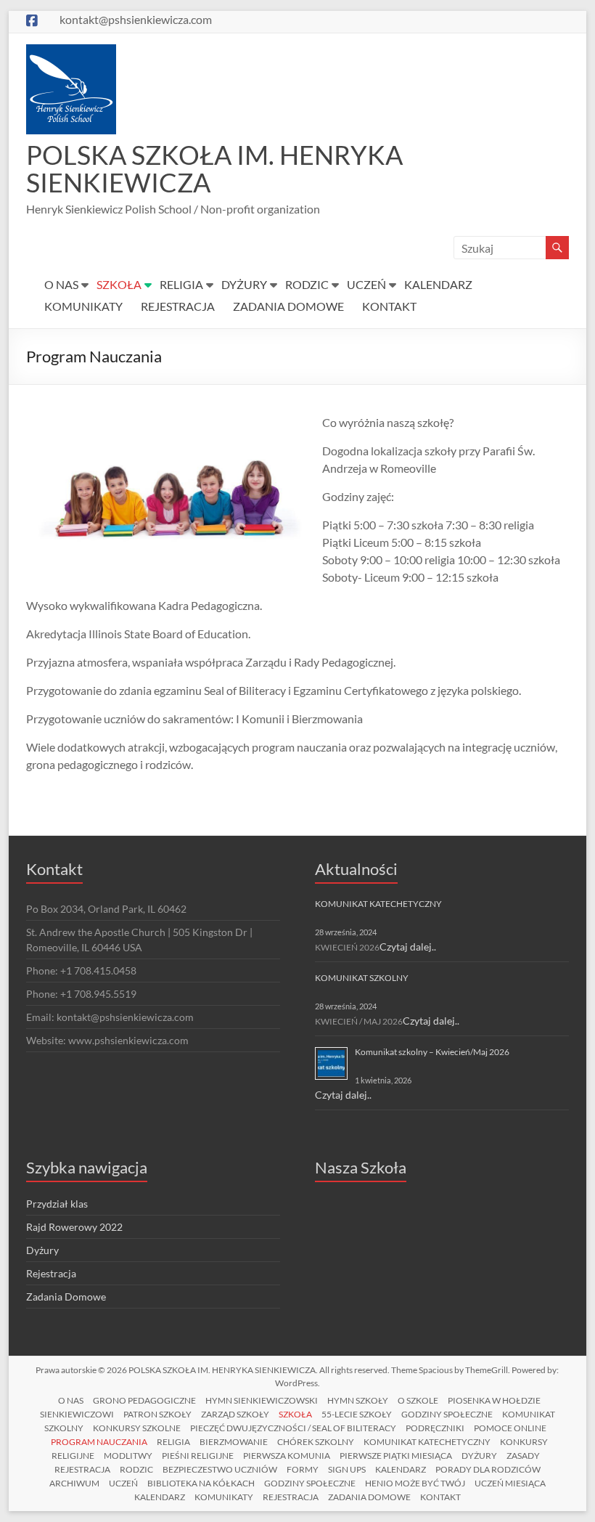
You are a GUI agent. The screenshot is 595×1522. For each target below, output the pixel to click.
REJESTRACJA (178, 306)
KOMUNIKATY (83, 306)
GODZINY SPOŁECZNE (447, 1414)
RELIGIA (181, 284)
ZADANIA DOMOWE (288, 306)
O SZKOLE (418, 1400)
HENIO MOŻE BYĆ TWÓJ (415, 1483)
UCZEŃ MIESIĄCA (510, 1483)
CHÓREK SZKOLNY (315, 1441)
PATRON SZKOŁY (157, 1414)
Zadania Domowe (66, 1296)
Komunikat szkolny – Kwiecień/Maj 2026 (432, 1051)
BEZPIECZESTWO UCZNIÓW (220, 1469)
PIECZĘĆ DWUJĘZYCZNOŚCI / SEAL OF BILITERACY (293, 1428)
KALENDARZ (438, 284)
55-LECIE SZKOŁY (356, 1414)
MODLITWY (128, 1455)
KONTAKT (389, 306)
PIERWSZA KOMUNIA (286, 1455)
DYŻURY (244, 284)
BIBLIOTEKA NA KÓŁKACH (201, 1483)
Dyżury (42, 1250)
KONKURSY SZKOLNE (137, 1428)
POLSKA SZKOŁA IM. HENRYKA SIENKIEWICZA (214, 168)
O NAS (61, 284)
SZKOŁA (119, 284)
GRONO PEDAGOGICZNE (144, 1400)
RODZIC (307, 284)
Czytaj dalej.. (407, 946)
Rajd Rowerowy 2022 (74, 1227)
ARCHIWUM (74, 1483)
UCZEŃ (366, 284)
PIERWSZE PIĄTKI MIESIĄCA (396, 1455)
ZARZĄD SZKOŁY (235, 1414)
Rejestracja (51, 1273)
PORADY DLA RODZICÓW (488, 1469)
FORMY (303, 1469)
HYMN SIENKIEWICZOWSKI (261, 1400)
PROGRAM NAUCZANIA (99, 1441)
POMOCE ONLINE (510, 1428)
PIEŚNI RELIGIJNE (198, 1455)
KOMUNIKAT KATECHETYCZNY (378, 903)
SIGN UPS (347, 1469)
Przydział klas (57, 1203)
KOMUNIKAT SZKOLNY (362, 977)
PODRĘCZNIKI (435, 1428)
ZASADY (523, 1455)
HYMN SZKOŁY (357, 1400)
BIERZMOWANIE (234, 1441)
